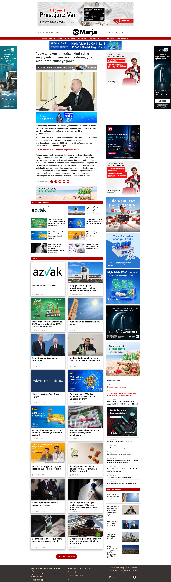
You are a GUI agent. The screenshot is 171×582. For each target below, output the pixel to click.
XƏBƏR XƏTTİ (110, 38)
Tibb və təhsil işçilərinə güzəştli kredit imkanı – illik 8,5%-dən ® (94, 234)
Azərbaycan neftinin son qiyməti (117, 448)
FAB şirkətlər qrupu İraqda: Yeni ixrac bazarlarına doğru (92, 246)
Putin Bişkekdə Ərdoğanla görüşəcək (119, 454)
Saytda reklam (49, 32)
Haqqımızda (40, 32)
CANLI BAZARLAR (122, 38)
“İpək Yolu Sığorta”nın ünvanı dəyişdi (119, 477)
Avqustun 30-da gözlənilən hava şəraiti (119, 441)
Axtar (123, 32)
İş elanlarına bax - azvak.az (116, 387)
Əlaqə (57, 32)
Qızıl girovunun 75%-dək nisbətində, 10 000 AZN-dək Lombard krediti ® (94, 221)
